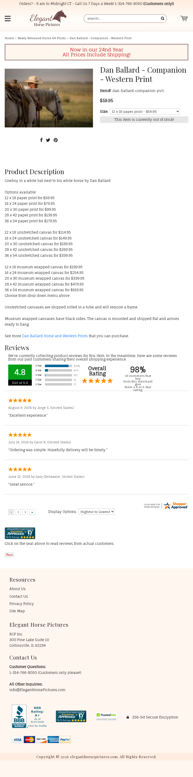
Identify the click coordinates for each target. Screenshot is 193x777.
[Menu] (10, 18)
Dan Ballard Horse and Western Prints (55, 336)
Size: (104, 111)
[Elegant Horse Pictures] (48, 18)
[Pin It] (56, 140)
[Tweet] (48, 140)
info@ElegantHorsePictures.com (37, 690)
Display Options (62, 511)
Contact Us (18, 596)
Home (9, 38)
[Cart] (184, 18)
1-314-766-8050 (128, 3)
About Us (17, 589)
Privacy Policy (21, 603)
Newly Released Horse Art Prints (42, 38)
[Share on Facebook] (41, 140)
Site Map (17, 611)
